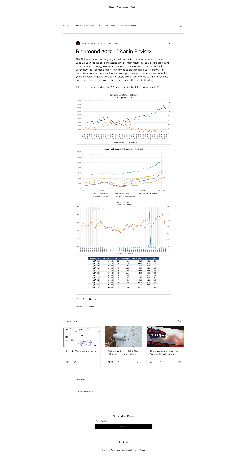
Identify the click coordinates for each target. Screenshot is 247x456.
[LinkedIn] (127, 442)
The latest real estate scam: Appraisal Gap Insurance (165, 352)
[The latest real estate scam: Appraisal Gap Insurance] (165, 336)
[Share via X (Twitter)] (83, 299)
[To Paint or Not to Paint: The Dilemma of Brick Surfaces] (123, 336)
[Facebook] (119, 442)
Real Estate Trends (107, 26)
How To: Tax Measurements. (81, 351)
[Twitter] (123, 442)
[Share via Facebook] (77, 299)
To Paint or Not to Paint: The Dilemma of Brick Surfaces (123, 352)
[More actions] (169, 43)
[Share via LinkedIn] (90, 299)
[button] (180, 26)
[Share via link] (96, 299)
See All (181, 321)
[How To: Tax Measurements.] (81, 336)
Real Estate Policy (128, 26)
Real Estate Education (85, 26)
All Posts (66, 26)
